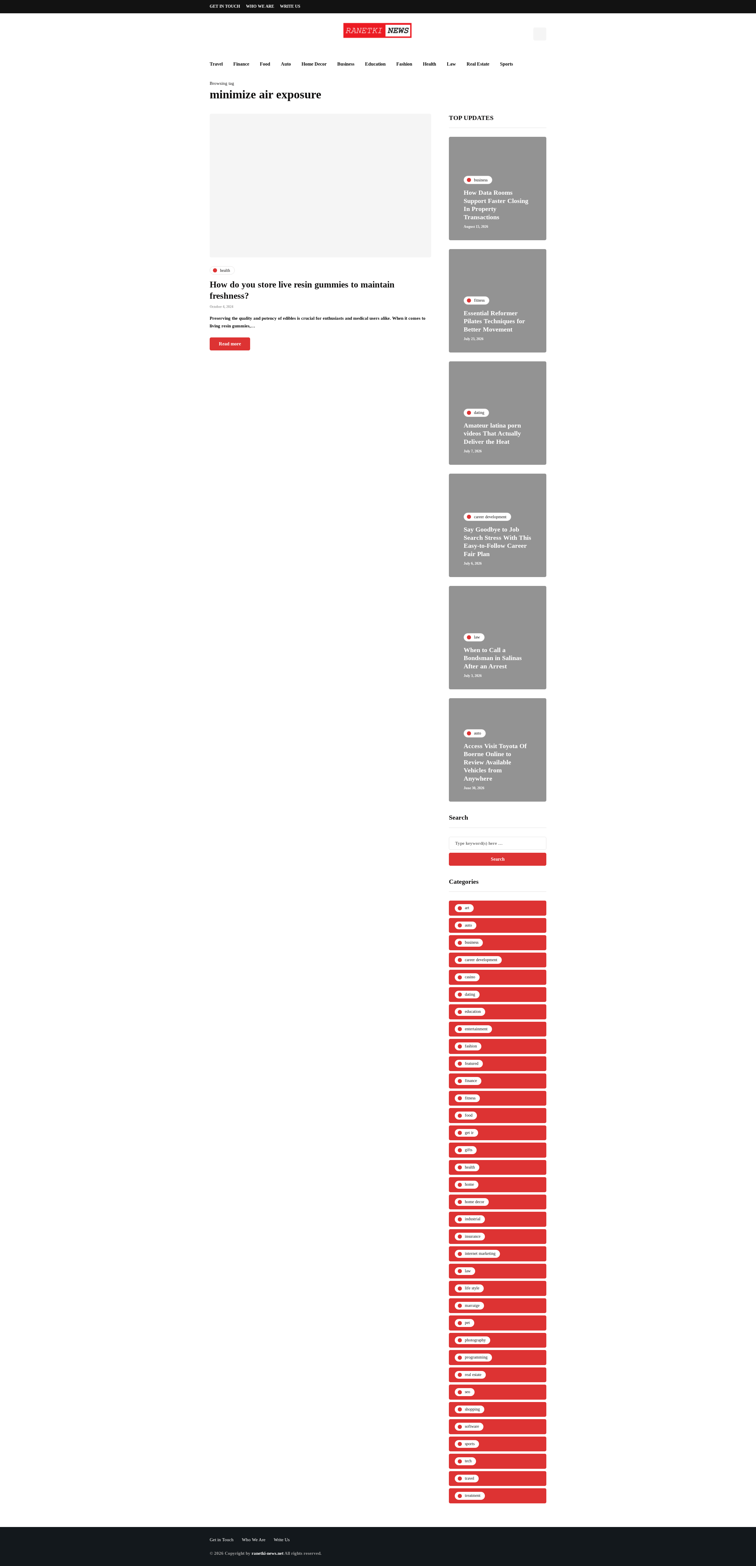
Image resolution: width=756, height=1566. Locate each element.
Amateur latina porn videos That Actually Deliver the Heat (492, 433)
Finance (241, 63)
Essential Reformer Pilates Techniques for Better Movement (494, 321)
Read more (230, 343)
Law (451, 63)
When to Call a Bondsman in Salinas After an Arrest (493, 658)
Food (265, 63)
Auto (286, 63)
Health (429, 63)
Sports (506, 63)
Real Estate (478, 63)
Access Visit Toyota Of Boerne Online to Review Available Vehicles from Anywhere (495, 762)
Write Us (290, 6)
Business (345, 63)
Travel (216, 63)
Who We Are (260, 6)
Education (375, 63)
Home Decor (314, 63)
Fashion (404, 63)
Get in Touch (225, 6)
